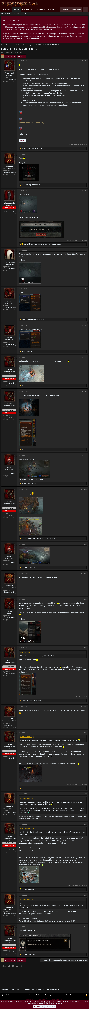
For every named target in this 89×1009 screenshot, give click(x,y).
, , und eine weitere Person (42, 244)
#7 (86, 357)
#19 (85, 895)
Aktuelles (26, 9)
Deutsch (6, 995)
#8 (86, 391)
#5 (86, 289)
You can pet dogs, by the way (31, 122)
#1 (86, 61)
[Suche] (85, 9)
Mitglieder (39, 9)
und (29, 483)
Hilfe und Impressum (71, 995)
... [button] (11, 56)
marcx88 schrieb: (26, 652)
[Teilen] (82, 60)
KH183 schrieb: (25, 798)
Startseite (6, 9)
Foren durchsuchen (19, 13)
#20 (85, 926)
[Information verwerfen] (86, 19)
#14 (85, 648)
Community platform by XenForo (44, 999)
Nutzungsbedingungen (44, 995)
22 (14, 56)
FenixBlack (6, 52)
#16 (85, 732)
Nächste (20, 56)
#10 (85, 489)
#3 (86, 191)
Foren (16, 9)
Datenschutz (58, 995)
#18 (85, 824)
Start (82, 995)
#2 (86, 154)
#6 (86, 325)
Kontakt (32, 995)
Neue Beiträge (6, 13)
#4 (86, 250)
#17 (85, 794)
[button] (31, 9)
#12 (85, 573)
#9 (86, 455)
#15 (85, 707)
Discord (51, 9)
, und (32, 148)
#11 (85, 544)
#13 (85, 599)
